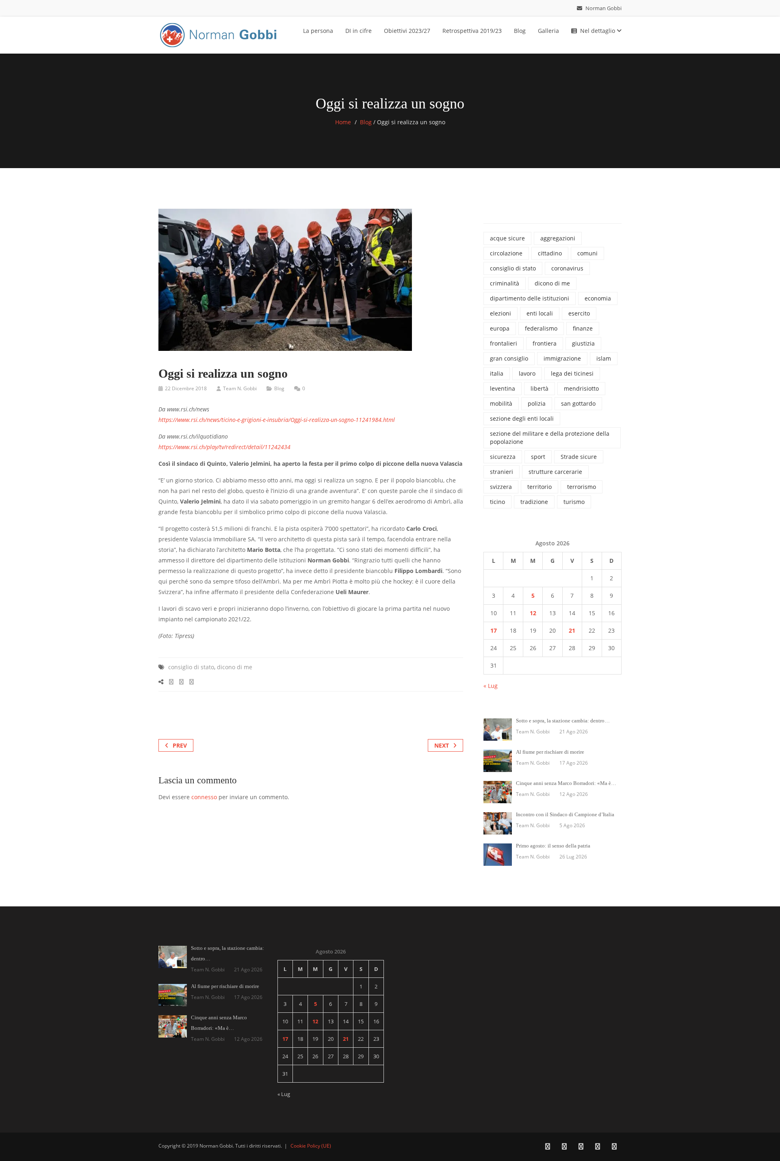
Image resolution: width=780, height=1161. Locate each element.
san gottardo (578, 403)
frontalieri (503, 343)
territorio (539, 487)
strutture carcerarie (555, 472)
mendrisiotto (581, 388)
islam (603, 358)
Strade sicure (579, 457)
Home (343, 122)
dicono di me (234, 667)
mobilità (501, 403)
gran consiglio (509, 358)
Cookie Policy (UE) (310, 1145)
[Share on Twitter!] (181, 681)
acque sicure (507, 238)
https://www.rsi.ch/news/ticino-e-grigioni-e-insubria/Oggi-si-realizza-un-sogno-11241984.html (276, 420)
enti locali (539, 313)
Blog (520, 31)
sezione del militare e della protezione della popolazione (549, 437)
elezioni (500, 313)
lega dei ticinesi (572, 373)
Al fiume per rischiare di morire (550, 752)
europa (499, 328)
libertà (539, 388)
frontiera (545, 343)
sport (538, 457)
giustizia (583, 343)
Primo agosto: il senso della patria (553, 846)
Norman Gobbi (603, 8)
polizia (537, 403)
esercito (579, 313)
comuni (587, 253)
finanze (583, 328)
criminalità (504, 283)
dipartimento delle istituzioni (529, 298)
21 (572, 630)
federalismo (541, 328)
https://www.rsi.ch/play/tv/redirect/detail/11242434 (224, 447)
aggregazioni (557, 238)
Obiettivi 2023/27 (407, 31)
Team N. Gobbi (240, 388)
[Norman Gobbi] (219, 33)
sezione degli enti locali (522, 418)
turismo (574, 502)
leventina (502, 388)
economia (598, 298)
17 (493, 630)
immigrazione (562, 358)
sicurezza (503, 457)
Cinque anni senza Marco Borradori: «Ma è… (566, 783)
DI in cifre (358, 31)
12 (533, 613)
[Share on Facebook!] (171, 681)
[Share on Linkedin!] (191, 681)
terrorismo (581, 487)
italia (496, 373)
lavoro (527, 373)
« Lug (490, 686)
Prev (180, 745)
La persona (318, 31)
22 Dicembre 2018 (186, 388)
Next (441, 745)
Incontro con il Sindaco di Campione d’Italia (565, 814)
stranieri (501, 472)
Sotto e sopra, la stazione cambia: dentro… (563, 721)
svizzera (501, 487)
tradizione (534, 502)
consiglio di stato (191, 667)
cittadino (550, 253)
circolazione (506, 253)
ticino (497, 502)
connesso (204, 797)
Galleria (548, 31)
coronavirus (567, 268)
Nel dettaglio (598, 31)
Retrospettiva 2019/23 (472, 31)
